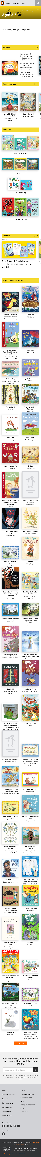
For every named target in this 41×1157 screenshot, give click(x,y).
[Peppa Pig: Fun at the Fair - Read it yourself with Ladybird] (10, 334)
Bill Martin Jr (27, 884)
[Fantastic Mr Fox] (30, 673)
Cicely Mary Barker (10, 851)
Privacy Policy (35, 1142)
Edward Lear (30, 411)
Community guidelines (27, 1094)
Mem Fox (6, 729)
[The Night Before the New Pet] (30, 580)
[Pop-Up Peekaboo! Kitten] (30, 367)
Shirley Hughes (30, 564)
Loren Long (10, 440)
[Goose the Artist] (28, 102)
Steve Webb (30, 910)
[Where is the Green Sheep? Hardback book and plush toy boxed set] (10, 712)
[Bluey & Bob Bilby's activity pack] (19, 249)
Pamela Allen (30, 791)
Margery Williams (30, 533)
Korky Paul (15, 793)
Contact (5, 1099)
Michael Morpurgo (13, 382)
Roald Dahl (5, 657)
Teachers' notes (7, 1115)
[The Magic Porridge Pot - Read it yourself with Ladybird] (10, 485)
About (4, 1090)
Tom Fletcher (8, 319)
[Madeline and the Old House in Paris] (10, 961)
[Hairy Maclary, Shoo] (10, 807)
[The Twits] (30, 927)
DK (30, 383)
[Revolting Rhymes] (10, 639)
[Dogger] (30, 548)
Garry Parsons (28, 1036)
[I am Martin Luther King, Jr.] (30, 835)
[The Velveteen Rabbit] (30, 518)
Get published (7, 1107)
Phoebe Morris (7, 882)
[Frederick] (10, 1019)
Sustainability (6, 1111)
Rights (22, 1101)
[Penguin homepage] (2, 3)
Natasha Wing (28, 596)
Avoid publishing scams (27, 1105)
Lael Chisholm (12, 119)
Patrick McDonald (10, 1007)
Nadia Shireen (10, 535)
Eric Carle (34, 884)
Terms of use (24, 1112)
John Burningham (30, 440)
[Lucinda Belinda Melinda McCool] (10, 896)
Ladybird (7, 356)
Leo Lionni (10, 1034)
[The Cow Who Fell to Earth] (10, 518)
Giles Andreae (6, 793)
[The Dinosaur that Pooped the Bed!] (30, 1019)
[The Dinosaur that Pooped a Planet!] (10, 302)
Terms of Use (26, 1077)
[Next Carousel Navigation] (37, 47)
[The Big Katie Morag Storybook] (30, 484)
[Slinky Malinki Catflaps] (10, 609)
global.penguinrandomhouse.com (13, 1154)
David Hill (16, 882)
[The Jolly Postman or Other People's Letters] (30, 750)
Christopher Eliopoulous (32, 854)
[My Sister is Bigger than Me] (30, 804)
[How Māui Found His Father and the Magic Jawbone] (10, 578)
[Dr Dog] (30, 454)
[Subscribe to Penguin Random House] (35, 1069)
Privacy (22, 1108)
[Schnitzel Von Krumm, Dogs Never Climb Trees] (30, 609)
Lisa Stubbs (34, 821)
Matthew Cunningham (26, 58)
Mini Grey (10, 409)
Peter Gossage (10, 598)
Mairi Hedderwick (30, 504)
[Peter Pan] (30, 299)
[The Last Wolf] (10, 394)
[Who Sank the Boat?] (30, 779)
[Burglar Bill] (10, 675)
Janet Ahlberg (12, 692)
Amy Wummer (32, 597)
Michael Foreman (7, 381)
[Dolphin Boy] (10, 368)
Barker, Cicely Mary (11, 853)
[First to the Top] (10, 868)
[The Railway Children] (30, 707)
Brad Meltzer (26, 851)
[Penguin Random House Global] (8, 1149)
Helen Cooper (30, 352)
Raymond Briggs (30, 659)
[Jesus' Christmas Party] (10, 453)
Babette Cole (30, 468)
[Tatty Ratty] (30, 338)
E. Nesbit (30, 725)
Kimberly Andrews (28, 116)
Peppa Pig (13, 356)
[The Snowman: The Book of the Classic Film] (30, 641)
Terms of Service (19, 1144)
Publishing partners (26, 1098)
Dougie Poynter (14, 321)
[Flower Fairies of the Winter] (10, 833)
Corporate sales (7, 1103)
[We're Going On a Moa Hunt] (10, 992)
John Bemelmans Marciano (10, 981)
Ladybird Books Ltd (11, 358)
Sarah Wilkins (23, 60)
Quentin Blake (14, 657)
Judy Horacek (13, 729)
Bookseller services (8, 1095)
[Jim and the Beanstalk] (10, 743)
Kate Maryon (26, 821)
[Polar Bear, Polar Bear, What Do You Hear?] (30, 866)
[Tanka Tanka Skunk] (30, 895)
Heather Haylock (8, 118)
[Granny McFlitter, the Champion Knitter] (10, 101)
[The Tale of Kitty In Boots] (10, 928)
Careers (22, 1091)
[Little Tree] (10, 425)
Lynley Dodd (10, 566)
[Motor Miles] (30, 423)
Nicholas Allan (10, 468)
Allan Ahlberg (8, 691)
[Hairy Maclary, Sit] (30, 994)
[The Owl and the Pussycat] (30, 394)
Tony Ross (15, 912)
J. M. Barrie (30, 317)
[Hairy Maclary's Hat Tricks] (10, 552)
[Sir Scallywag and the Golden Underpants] (10, 776)
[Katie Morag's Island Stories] (30, 966)
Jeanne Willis (7, 912)
